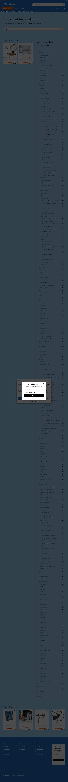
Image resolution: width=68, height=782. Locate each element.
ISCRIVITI (34, 395)
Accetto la (30, 392)
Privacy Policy (32, 392)
